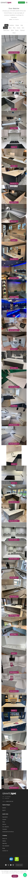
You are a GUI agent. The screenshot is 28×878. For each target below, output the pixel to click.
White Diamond (13, 672)
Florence (13, 147)
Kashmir (13, 109)
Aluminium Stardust (13, 52)
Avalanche (13, 349)
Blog (3, 848)
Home (10, 19)
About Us (4, 838)
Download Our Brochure (8, 831)
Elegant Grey (13, 221)
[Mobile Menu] (26, 2)
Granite (4, 807)
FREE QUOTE (21, 2)
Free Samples (5, 845)
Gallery (4, 840)
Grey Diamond (13, 577)
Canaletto (13, 166)
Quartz (4, 810)
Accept (15, 876)
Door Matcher (5, 826)
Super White (13, 128)
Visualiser (4, 829)
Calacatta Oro (13, 183)
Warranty (4, 843)
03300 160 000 (9, 801)
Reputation (5, 817)
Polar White (13, 71)
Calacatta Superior (13, 330)
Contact (4, 819)
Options (4, 824)
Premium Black (13, 202)
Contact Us (5, 850)
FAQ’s (3, 821)
